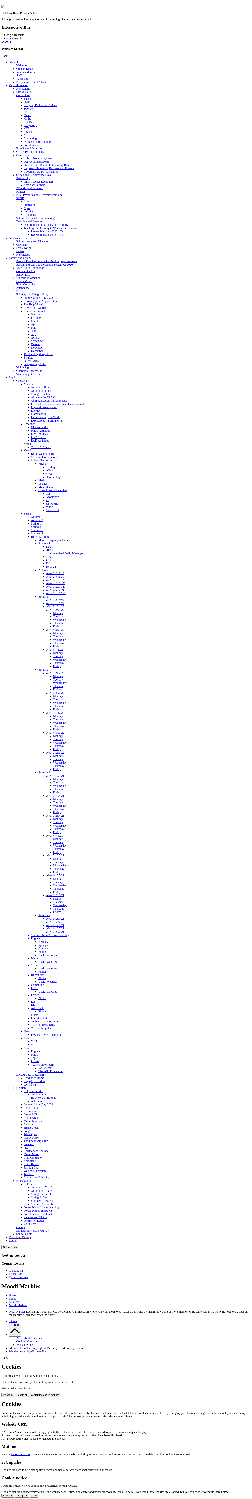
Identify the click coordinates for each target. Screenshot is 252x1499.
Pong (27, 1131)
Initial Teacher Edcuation (38, 181)
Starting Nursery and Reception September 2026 (44, 264)
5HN (34, 1041)
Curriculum (23, 95)
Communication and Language (49, 400)
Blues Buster (31, 1164)
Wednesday (60, 619)
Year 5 (27, 1038)
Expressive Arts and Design (47, 420)
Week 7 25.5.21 (55, 895)
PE (25, 111)
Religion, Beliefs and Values (40, 105)
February (36, 317)
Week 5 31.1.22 (55, 629)
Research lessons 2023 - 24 (47, 234)
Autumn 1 (37, 516)
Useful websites (47, 955)
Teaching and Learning (29, 221)
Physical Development (44, 407)
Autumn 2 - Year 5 (42, 1190)
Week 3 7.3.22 (54, 712)
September (37, 340)
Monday (58, 613)
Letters (20, 251)
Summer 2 (37, 533)
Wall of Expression (35, 1170)
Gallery (28, 1184)
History (28, 121)
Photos (42, 951)
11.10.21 (51, 563)
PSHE (27, 101)
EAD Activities (40, 440)
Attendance (23, 287)
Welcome (21, 65)
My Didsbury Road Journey (32, 1230)
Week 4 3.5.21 (54, 835)
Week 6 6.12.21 (55, 589)
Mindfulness (45, 487)
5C (32, 1044)
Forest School (32, 145)
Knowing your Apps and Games (42, 301)
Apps (27, 208)
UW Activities (39, 433)
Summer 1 (37, 530)
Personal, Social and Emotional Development (57, 404)
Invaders (29, 1144)
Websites (29, 211)
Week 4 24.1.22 (55, 609)
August (35, 337)
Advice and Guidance (36, 307)
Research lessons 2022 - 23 (47, 231)
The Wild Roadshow (50, 1071)
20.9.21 (50, 550)
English (28, 131)
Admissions (23, 88)
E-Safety (21, 1087)
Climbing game (33, 1157)
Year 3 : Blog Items (42, 1028)
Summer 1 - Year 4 (42, 1200)
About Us (14, 62)
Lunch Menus (24, 281)
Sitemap (13, 1321)
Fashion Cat (31, 1167)
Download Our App (20, 1237)
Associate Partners (34, 184)
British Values (24, 92)
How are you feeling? (43, 1097)
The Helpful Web (34, 304)
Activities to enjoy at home (46, 1021)
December (37, 350)
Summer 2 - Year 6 (42, 1204)
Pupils (12, 377)
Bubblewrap (31, 1117)
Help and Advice (33, 1091)
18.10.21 (51, 566)
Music (27, 115)
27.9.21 (50, 556)
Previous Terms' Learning (46, 1034)
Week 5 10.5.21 (55, 855)
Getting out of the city (36, 1177)
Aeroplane (30, 1160)
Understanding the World (45, 417)
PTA (19, 291)
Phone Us (17, 1270)
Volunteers (30, 1223)
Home (12, 1295)
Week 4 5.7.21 (54, 921)
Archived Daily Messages (68, 553)
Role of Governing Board (38, 158)
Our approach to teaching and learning (46, 224)
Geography (30, 125)
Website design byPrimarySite (27, 1351)
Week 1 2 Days (55, 599)
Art (25, 135)
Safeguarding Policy (35, 364)
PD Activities (38, 437)
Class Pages (23, 380)
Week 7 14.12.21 (56, 593)
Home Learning (40, 536)
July (33, 334)
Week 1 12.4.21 (55, 775)
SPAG (49, 473)
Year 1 (27, 443)
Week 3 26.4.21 (55, 815)
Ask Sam (36, 1101)
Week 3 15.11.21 (55, 579)
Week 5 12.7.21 (55, 925)
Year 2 (27, 450)
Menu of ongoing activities (54, 540)
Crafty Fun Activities (36, 311)
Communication (25, 271)
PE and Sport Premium (29, 188)
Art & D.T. (37, 1008)
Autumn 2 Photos (41, 390)
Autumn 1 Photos (41, 387)
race (26, 1147)
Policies (20, 191)
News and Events (19, 238)
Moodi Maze (31, 1154)
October (35, 344)
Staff (19, 75)
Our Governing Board (36, 161)
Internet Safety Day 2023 (38, 297)
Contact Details (25, 68)
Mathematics (38, 414)
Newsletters (23, 254)
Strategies (29, 204)
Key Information (18, 85)
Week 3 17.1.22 (55, 606)
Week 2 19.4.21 (55, 795)
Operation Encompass (29, 370)
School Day (23, 274)
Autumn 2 (37, 520)
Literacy (36, 410)
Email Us (16, 1273)
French (35, 994)
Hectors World (32, 1111)
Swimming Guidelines (29, 374)
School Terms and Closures (32, 241)
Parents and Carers (20, 257)
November (37, 347)
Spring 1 (36, 523)
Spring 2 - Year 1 (41, 1197)
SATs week (45, 1067)
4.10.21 (50, 560)
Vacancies (22, 78)
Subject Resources (41, 460)
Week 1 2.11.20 (55, 573)
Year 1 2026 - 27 (41, 447)
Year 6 (27, 1048)
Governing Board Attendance (41, 171)
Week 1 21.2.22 (55, 672)
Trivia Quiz (30, 1134)
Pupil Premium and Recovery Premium (39, 194)
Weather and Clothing (36, 1217)
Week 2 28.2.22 (55, 692)
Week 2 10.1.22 (55, 603)
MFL (27, 128)
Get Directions (19, 1277)
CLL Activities (39, 427)
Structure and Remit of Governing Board (47, 165)
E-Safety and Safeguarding (32, 294)
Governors (22, 155)
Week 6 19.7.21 (55, 928)
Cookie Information (27, 1341)
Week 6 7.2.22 (54, 649)
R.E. (33, 1001)
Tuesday (58, 616)
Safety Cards (31, 360)
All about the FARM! (43, 397)
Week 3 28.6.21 (55, 918)
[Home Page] (2, 6)
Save (34, 1495)
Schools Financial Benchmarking (35, 218)
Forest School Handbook (38, 1214)
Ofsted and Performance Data (33, 174)
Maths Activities (40, 430)
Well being (22, 367)
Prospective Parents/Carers (31, 82)
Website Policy (25, 1344)
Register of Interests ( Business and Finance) (49, 168)
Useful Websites (47, 981)
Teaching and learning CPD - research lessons (50, 228)
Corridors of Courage (36, 1150)
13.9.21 (50, 546)
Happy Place (31, 1137)
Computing (30, 138)
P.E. (33, 1004)
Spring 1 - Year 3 (41, 1194)
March (35, 321)
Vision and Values (26, 72)
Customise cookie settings (45, 1395)
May (33, 327)
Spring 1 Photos (40, 394)
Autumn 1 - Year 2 (42, 1187)
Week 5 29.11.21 (55, 586)
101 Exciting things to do (38, 354)
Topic (34, 1058)
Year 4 (27, 1031)
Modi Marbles (17, 1311)
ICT (48, 493)
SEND (20, 198)
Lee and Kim (31, 1114)
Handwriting (53, 477)
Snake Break (31, 1127)
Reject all (8, 1395)
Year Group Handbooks (30, 267)
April (34, 324)
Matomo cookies (20, 1454)
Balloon (28, 1124)
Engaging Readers (34, 1081)
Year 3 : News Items (43, 1024)
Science (28, 108)
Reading (51, 467)
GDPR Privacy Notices (30, 151)
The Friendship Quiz (36, 1141)
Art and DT (52, 510)
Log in (8, 41)
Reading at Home (34, 1077)
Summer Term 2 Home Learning (50, 935)
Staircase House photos (44, 457)
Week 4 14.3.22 (55, 732)
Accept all (22, 1395)
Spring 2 (36, 526)
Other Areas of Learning (52, 490)
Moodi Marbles (33, 1121)
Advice (28, 201)
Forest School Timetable (38, 1210)
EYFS (27, 98)
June (33, 331)
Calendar (21, 244)
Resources (30, 214)
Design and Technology (37, 141)
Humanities (37, 975)
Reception (29, 423)
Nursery (28, 384)
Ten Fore (29, 1174)
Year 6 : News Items (43, 1064)
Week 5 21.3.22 (55, 752)
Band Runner (31, 1107)
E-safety (28, 357)
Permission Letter (34, 1220)
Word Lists (30, 1084)
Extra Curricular (25, 284)
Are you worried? (41, 1094)
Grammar (43, 948)
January (35, 314)
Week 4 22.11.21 (55, 583)
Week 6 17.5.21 (55, 875)
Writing (50, 470)
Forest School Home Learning (41, 1207)
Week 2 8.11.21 (55, 576)
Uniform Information (28, 277)
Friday (57, 626)
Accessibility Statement (29, 1338)
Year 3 (27, 513)
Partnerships (23, 178)
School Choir (24, 1233)
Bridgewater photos (42, 453)
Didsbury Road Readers (30, 1074)
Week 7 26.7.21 (55, 931)
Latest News (23, 248)
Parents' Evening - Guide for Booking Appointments (46, 261)
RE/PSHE (52, 503)
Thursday (58, 623)
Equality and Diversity (29, 148)
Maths (27, 118)
